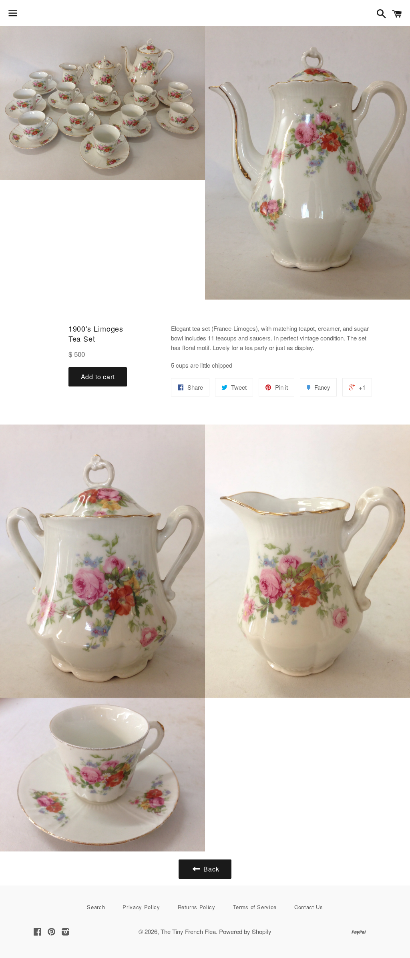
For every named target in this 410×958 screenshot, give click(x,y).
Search (96, 907)
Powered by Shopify (245, 931)
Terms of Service (255, 907)
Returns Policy (196, 907)
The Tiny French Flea (188, 931)
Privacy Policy (141, 907)
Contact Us (308, 907)
